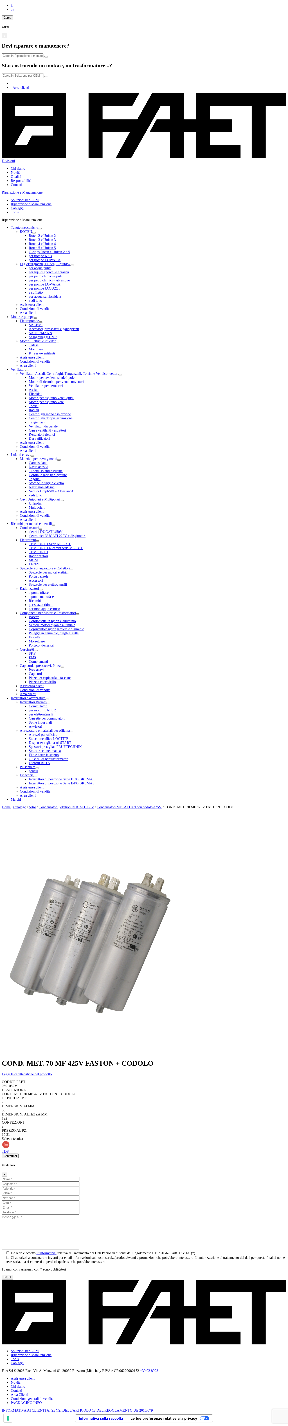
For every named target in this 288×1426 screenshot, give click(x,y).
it (12, 5)
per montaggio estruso (44, 609)
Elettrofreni (28, 540)
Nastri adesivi (38, 467)
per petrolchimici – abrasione (49, 280)
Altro (32, 807)
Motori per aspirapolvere (46, 402)
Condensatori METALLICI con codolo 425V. (129, 807)
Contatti (16, 185)
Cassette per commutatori (47, 718)
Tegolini (34, 479)
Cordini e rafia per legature (48, 475)
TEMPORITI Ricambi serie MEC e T (56, 548)
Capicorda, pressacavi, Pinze (40, 665)
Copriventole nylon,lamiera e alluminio (56, 629)
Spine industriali (40, 722)
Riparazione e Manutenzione (31, 204)
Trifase (33, 345)
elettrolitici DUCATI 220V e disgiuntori (57, 536)
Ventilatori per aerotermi (46, 386)
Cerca (7, 17)
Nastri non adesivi (41, 487)
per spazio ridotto (41, 605)
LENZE (34, 564)
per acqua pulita (40, 268)
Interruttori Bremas (33, 702)
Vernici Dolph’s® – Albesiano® (51, 491)
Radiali (34, 410)
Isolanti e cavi (20, 455)
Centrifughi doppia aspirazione (50, 418)
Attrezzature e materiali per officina (45, 730)
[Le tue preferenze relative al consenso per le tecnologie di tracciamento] (8, 1418)
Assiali (33, 390)
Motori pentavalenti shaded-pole (51, 377)
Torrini (33, 406)
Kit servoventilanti (42, 353)
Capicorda (36, 674)
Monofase (36, 349)
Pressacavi (36, 670)
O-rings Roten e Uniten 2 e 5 (49, 252)
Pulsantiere (27, 767)
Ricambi (35, 601)
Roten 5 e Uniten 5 (42, 248)
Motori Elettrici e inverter (38, 341)
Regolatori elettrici (42, 434)
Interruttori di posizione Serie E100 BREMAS (61, 779)
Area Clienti (19, 1394)
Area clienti (21, 87)
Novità (15, 172)
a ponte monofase (41, 597)
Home (6, 807)
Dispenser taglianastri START (50, 743)
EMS (32, 657)
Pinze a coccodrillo (42, 682)
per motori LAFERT (43, 710)
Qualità (16, 176)
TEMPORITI (38, 552)
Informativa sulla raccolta (101, 1418)
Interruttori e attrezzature (28, 698)
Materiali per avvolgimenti (38, 459)
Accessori (36, 580)
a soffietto (36, 292)
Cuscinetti (27, 649)
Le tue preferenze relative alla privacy (163, 1418)
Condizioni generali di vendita (32, 1399)
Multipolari (37, 507)
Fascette (34, 637)
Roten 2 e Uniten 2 (42, 236)
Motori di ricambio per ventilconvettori (56, 382)
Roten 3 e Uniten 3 (42, 240)
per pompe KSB (40, 256)
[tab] (144, 1074)
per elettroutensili (41, 714)
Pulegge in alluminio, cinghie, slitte (54, 633)
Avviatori (35, 726)
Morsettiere (37, 641)
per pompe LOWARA (45, 260)
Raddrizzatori (38, 556)
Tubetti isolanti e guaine (46, 471)
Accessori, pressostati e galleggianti (54, 329)
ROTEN (26, 231)
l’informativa (46, 1253)
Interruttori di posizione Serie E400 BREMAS (61, 783)
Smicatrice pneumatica (45, 751)
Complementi (38, 661)
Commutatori (38, 706)
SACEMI (36, 325)
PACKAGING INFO (26, 1403)
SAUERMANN (40, 333)
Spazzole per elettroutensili (48, 584)
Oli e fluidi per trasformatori (48, 759)
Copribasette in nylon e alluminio (52, 621)
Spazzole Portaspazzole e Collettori (45, 568)
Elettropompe (29, 321)
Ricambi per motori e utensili (31, 524)
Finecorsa (27, 775)
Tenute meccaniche (24, 227)
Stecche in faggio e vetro (46, 483)
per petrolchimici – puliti (46, 276)
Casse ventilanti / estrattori (47, 430)
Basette (34, 617)
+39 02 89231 (150, 1371)
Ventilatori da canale (43, 426)
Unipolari (35, 503)
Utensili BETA (39, 763)
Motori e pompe (22, 317)
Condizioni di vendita (35, 309)
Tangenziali (37, 422)
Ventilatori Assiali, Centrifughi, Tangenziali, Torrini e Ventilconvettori (69, 373)
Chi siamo (18, 168)
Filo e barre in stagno (44, 755)
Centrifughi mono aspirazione (50, 414)
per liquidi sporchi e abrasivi (49, 272)
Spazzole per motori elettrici (48, 572)
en (12, 9)
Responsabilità (21, 181)
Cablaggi (17, 208)
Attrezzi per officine (43, 734)
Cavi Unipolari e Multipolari (40, 499)
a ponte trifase (39, 592)
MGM (33, 560)
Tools (15, 212)
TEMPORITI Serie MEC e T (50, 544)
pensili (33, 771)
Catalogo (19, 807)
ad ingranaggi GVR (43, 337)
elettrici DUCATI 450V (46, 532)
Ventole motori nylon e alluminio (52, 625)
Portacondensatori (41, 645)
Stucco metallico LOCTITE (48, 738)
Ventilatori (18, 369)
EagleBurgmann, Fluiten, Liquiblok (45, 264)
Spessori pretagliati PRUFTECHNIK (55, 747)
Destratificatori (39, 438)
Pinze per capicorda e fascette (50, 678)
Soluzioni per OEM (25, 200)
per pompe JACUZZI (44, 288)
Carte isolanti (38, 463)
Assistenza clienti (32, 304)
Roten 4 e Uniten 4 (42, 244)
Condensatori (29, 528)
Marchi (16, 799)
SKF (32, 653)
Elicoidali (35, 394)
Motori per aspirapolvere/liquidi (51, 398)
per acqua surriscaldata (45, 296)
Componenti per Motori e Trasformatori (48, 613)
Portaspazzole (38, 576)
